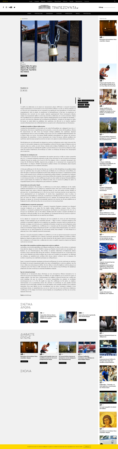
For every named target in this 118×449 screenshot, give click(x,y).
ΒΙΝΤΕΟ (78, 13)
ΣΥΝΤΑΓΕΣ (59, 13)
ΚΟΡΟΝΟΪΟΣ (81, 104)
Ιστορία (30, 1)
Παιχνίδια (71, 1)
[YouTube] (10, 7)
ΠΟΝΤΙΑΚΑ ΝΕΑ (39, 13)
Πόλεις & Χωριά (58, 1)
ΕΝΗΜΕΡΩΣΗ (49, 13)
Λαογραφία (36, 1)
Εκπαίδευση (50, 1)
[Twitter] (14, 7)
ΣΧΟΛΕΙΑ (87, 104)
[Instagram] (6, 7)
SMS (79, 100)
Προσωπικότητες (79, 1)
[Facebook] (3, 7)
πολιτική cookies (78, 446)
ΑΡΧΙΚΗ (29, 13)
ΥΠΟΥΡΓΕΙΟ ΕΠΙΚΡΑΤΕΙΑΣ (83, 106)
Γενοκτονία (87, 1)
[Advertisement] (48, 100)
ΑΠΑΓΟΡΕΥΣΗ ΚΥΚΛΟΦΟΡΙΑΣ (87, 100)
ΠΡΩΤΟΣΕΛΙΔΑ (87, 13)
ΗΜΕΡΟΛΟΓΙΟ (68, 13)
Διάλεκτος (65, 1)
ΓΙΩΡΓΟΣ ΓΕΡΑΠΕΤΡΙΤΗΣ (83, 102)
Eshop (101, 7)
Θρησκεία (43, 1)
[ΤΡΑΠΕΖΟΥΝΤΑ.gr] (59, 7)
